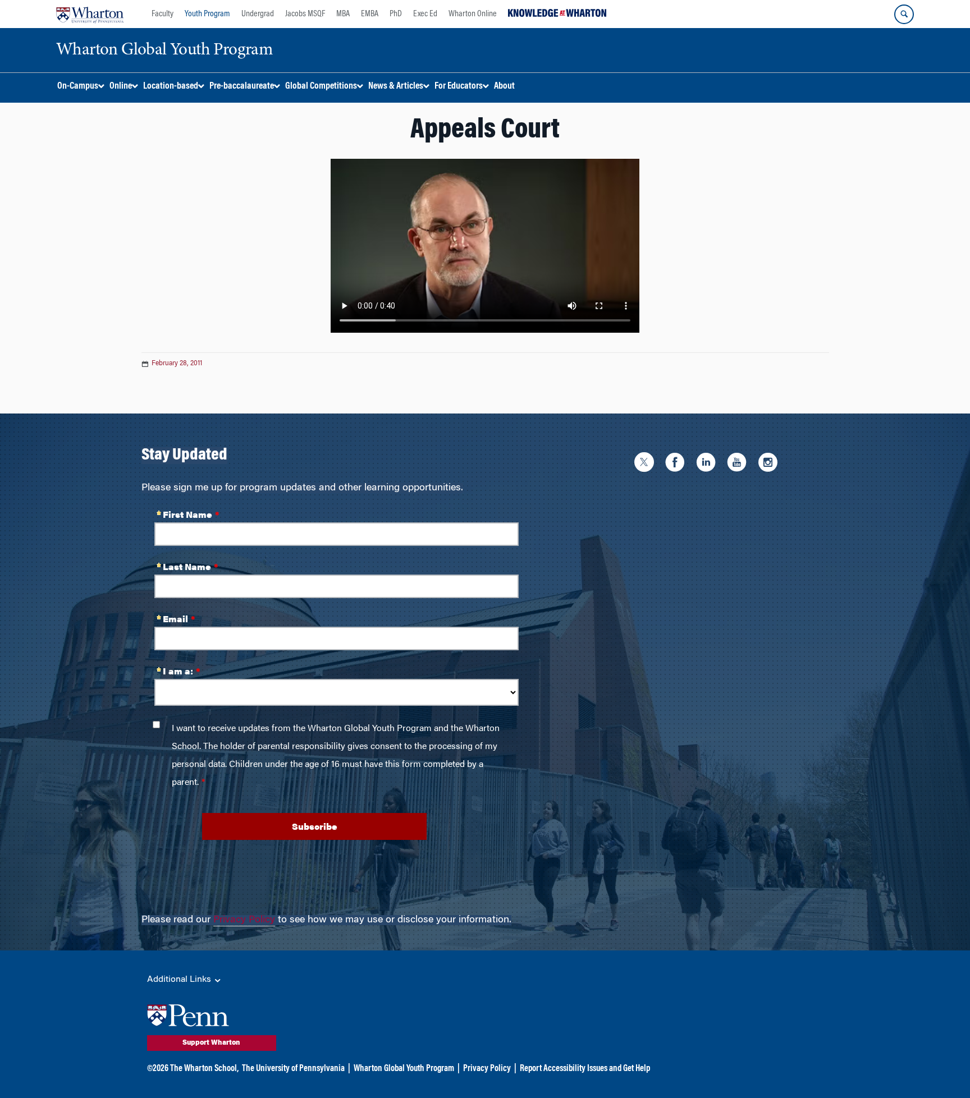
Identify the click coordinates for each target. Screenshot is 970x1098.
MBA (343, 14)
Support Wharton (211, 1043)
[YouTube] (739, 464)
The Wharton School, (204, 1068)
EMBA (369, 14)
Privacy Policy (244, 920)
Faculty (162, 14)
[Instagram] (770, 464)
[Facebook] (677, 464)
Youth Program (207, 14)
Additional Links (180, 979)
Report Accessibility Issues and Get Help (585, 1068)
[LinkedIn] (708, 464)
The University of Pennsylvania (293, 1068)
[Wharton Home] (89, 14)
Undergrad (257, 14)
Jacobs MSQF (305, 14)
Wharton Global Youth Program (404, 1068)
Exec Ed (425, 14)
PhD (396, 14)
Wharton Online (473, 14)
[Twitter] (647, 464)
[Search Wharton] (904, 14)
